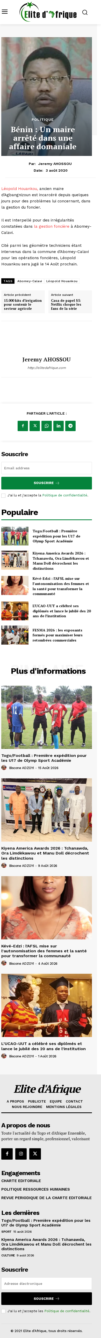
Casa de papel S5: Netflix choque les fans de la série (66, 305)
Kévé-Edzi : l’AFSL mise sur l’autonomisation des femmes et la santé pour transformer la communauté (61, 586)
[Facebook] (23, 426)
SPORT (6, 1231)
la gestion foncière (51, 226)
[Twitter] (35, 426)
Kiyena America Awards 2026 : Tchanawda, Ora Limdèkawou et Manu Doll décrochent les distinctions (61, 561)
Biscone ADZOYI (21, 768)
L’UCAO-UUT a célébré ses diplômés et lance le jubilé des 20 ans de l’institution (62, 610)
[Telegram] (70, 426)
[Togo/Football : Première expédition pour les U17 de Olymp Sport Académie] (14, 536)
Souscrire (44, 483)
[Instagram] (21, 1154)
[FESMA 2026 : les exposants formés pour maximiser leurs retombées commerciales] (14, 635)
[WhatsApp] (46, 426)
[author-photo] (4, 768)
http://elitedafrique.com (46, 368)
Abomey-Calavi (29, 281)
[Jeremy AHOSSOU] (46, 338)
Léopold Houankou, (20, 188)
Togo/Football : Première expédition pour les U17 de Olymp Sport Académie (56, 535)
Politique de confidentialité (64, 495)
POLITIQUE (43, 119)
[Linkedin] (58, 426)
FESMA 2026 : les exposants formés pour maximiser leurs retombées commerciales (58, 635)
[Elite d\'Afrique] (48, 12)
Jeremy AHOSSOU (55, 164)
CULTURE (8, 1255)
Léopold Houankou (62, 281)
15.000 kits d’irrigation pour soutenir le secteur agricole (23, 305)
